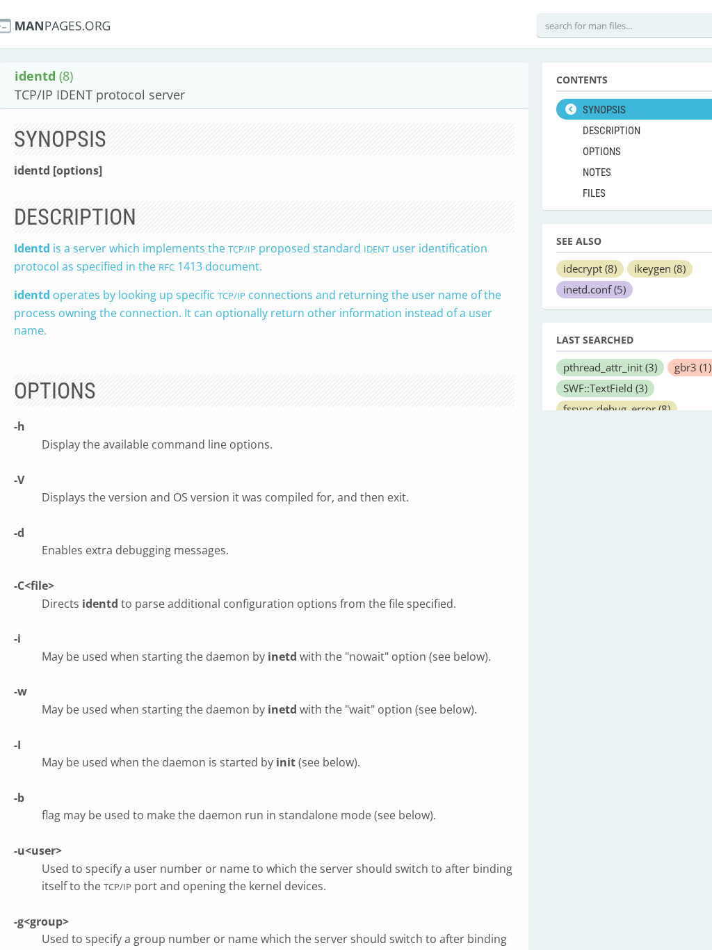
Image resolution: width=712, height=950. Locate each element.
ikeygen (660, 268)
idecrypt (590, 268)
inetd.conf (594, 289)
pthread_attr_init (610, 367)
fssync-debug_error (616, 409)
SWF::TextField (605, 388)
